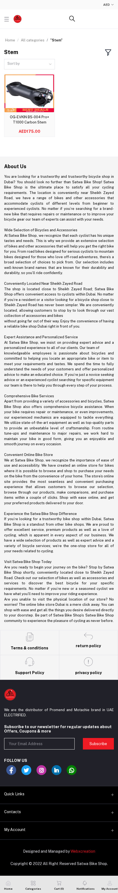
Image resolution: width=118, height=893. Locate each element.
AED (106, 5)
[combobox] (29, 64)
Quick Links (14, 794)
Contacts (12, 812)
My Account (15, 829)
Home (10, 40)
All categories (32, 40)
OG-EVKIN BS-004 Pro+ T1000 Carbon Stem (29, 119)
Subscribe (98, 744)
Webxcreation (83, 851)
